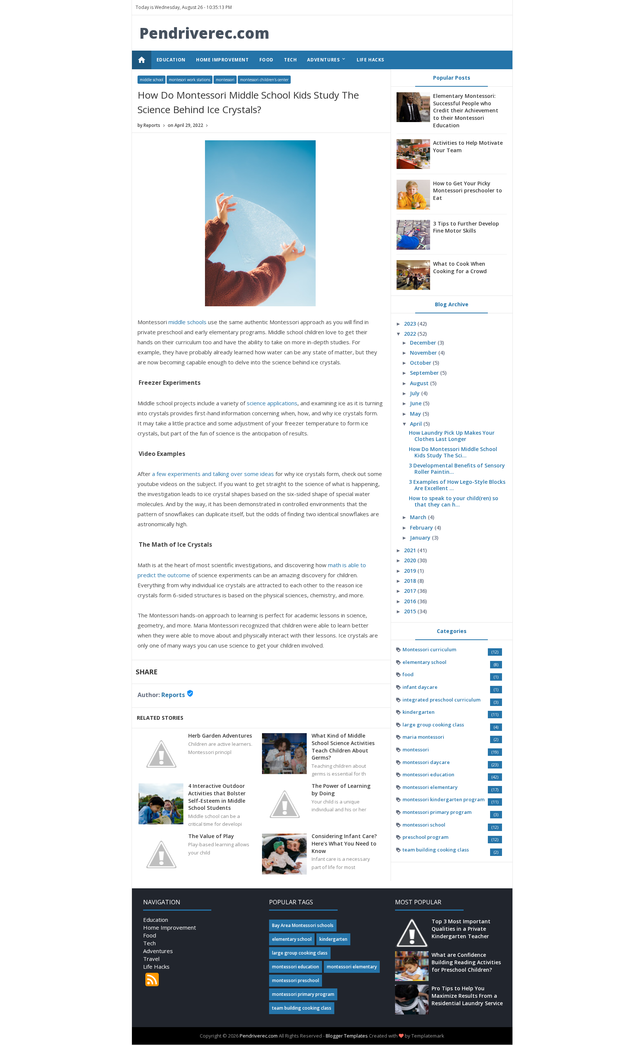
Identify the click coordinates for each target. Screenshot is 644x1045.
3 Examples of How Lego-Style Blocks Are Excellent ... (457, 485)
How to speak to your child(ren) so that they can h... (453, 501)
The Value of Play (211, 836)
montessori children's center (264, 79)
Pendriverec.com (204, 33)
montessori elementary (430, 787)
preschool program (425, 837)
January (421, 537)
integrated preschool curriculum (441, 699)
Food (149, 935)
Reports (173, 695)
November (424, 352)
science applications (272, 403)
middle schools (187, 322)
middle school (151, 79)
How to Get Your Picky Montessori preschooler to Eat (467, 190)
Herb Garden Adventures (220, 735)
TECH (290, 60)
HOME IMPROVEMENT (222, 60)
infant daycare (420, 687)
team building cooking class (435, 849)
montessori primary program (436, 812)
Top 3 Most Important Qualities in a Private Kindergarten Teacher (461, 928)
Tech (149, 943)
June (416, 403)
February (422, 527)
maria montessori (423, 737)
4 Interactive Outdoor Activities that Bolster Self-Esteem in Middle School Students (217, 796)
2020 (410, 560)
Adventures (158, 951)
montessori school (423, 824)
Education (155, 919)
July (415, 393)
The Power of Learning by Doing (341, 789)
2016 (410, 601)
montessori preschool (295, 980)
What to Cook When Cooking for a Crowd (460, 267)
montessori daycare (426, 762)
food (408, 674)
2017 (410, 590)
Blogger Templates (347, 1035)
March (419, 517)
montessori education (428, 774)
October (421, 362)
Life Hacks (156, 966)
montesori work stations (189, 79)
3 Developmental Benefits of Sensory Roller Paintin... (457, 468)
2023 (410, 323)
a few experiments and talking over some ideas (213, 473)
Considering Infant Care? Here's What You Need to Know (344, 843)
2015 (410, 611)
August (420, 383)
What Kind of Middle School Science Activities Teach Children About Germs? (343, 746)
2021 (410, 550)
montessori (225, 79)
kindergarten (418, 712)
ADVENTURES (326, 59)
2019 (410, 570)
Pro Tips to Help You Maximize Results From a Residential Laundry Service (467, 995)
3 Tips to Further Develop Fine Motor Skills (466, 227)
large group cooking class (433, 724)
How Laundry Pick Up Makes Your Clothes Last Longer (452, 435)
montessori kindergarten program (443, 799)
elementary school (424, 662)
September (425, 372)
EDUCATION (171, 60)
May (416, 413)
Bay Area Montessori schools (303, 925)
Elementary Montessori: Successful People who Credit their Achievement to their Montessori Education (465, 110)
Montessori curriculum (429, 649)
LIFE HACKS (370, 60)
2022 (410, 333)
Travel (151, 958)
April (416, 423)
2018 (410, 580)
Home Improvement (169, 927)
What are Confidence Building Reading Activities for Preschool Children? (466, 962)
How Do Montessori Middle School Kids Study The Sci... (453, 452)
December (424, 342)
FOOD (266, 60)
